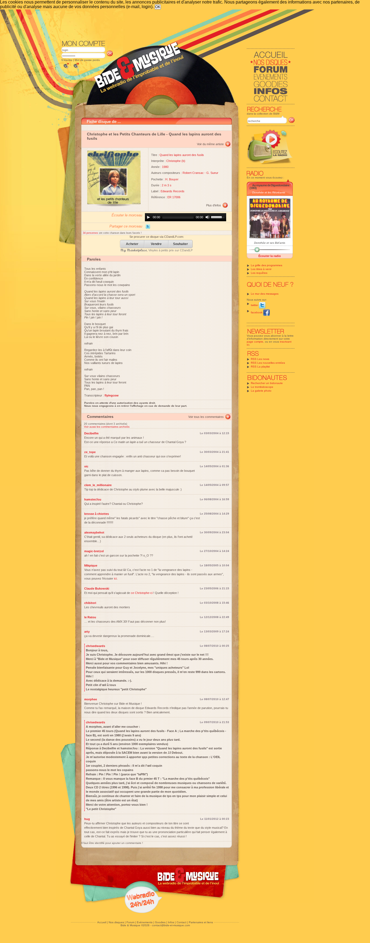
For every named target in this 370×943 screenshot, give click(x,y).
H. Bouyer (171, 179)
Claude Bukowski (96, 588)
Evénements (144, 922)
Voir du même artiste (210, 144)
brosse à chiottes (96, 513)
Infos (171, 922)
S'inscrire (66, 59)
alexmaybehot (94, 532)
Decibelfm (91, 433)
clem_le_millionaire (98, 485)
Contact (181, 922)
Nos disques (116, 922)
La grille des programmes (266, 265)
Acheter (132, 244)
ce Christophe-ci (141, 592)
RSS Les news (260, 358)
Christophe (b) (175, 160)
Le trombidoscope (262, 386)
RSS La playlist (260, 366)
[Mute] (207, 217)
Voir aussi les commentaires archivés (106, 426)
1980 (165, 166)
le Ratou (90, 617)
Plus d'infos (213, 205)
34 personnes (91, 233)
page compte (255, 341)
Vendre (156, 244)
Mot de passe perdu (87, 59)
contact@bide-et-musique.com (171, 925)
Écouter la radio (269, 256)
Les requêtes (259, 272)
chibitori (90, 602)
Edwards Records (172, 191)
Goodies (160, 922)
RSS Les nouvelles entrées (268, 362)
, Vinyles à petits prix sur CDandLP (157, 250)
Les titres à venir (261, 269)
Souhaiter (180, 244)
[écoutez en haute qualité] (75, 68)
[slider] (218, 216)
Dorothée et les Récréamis (268, 192)
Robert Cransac (193, 172)
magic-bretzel (94, 551)
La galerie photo (261, 390)
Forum (130, 922)
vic (86, 466)
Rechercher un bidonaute (267, 383)
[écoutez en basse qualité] (65, 68)
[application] (185, 217)
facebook (257, 312)
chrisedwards (95, 646)
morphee (90, 699)
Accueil (101, 922)
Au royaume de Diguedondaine (270, 185)
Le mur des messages (264, 293)
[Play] (148, 217)
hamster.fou (92, 499)
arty (87, 631)
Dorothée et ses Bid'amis (269, 242)
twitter (255, 305)
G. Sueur (212, 172)
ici (115, 578)
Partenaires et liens (201, 922)
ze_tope (90, 452)
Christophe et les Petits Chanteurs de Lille (126, 134)
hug (87, 819)
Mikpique (90, 565)
